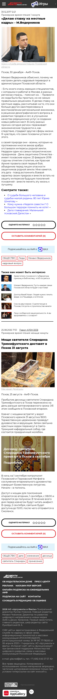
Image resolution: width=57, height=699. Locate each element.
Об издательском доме (17, 581)
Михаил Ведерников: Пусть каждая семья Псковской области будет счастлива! (33, 286)
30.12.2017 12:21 (8, 12)
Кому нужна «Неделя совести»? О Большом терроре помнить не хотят (26, 206)
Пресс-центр (42, 581)
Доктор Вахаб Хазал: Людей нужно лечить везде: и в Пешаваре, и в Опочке (33, 295)
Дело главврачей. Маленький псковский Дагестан (23, 212)
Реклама (7, 585)
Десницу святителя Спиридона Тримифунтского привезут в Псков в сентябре (27, 452)
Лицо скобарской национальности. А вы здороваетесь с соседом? (32, 314)
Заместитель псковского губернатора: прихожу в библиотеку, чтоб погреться (32, 277)
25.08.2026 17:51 (9, 330)
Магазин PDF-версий (28, 585)
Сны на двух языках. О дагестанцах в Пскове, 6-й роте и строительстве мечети (32, 305)
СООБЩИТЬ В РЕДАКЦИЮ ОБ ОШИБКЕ (24, 600)
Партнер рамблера (27, 685)
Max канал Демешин (12, 389)
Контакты (34, 596)
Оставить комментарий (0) (29, 236)
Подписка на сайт (14, 596)
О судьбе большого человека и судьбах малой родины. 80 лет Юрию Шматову (26, 198)
